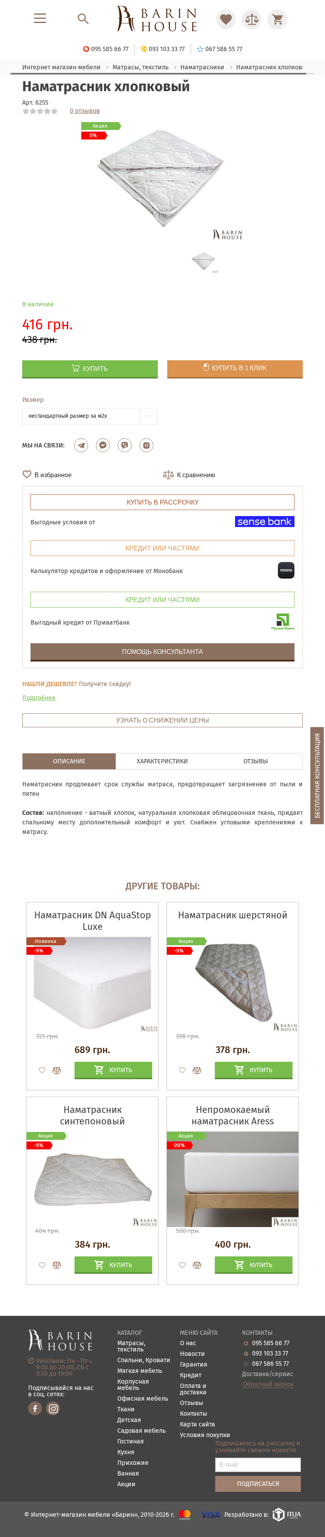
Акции (126, 1484)
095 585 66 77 (270, 1343)
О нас (188, 1343)
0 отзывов (85, 111)
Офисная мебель (142, 1399)
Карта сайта (197, 1424)
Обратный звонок (268, 1384)
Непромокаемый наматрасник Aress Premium (232, 1121)
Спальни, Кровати (143, 1360)
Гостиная (130, 1441)
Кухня (125, 1452)
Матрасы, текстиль (131, 1346)
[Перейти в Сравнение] (252, 19)
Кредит (190, 1375)
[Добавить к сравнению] (53, 1070)
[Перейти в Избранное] (226, 19)
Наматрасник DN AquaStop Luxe (92, 921)
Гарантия (193, 1364)
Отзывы (191, 1403)
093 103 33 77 (270, 1353)
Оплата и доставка (193, 1389)
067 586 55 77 (270, 1364)
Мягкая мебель (139, 1371)
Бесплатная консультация (317, 775)
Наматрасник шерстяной (232, 915)
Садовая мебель (141, 1431)
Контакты (193, 1414)
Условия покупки (205, 1435)
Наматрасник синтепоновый (92, 1115)
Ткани (126, 1409)
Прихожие (133, 1463)
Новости (192, 1354)
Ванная (128, 1473)
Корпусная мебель (133, 1385)
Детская (129, 1420)
